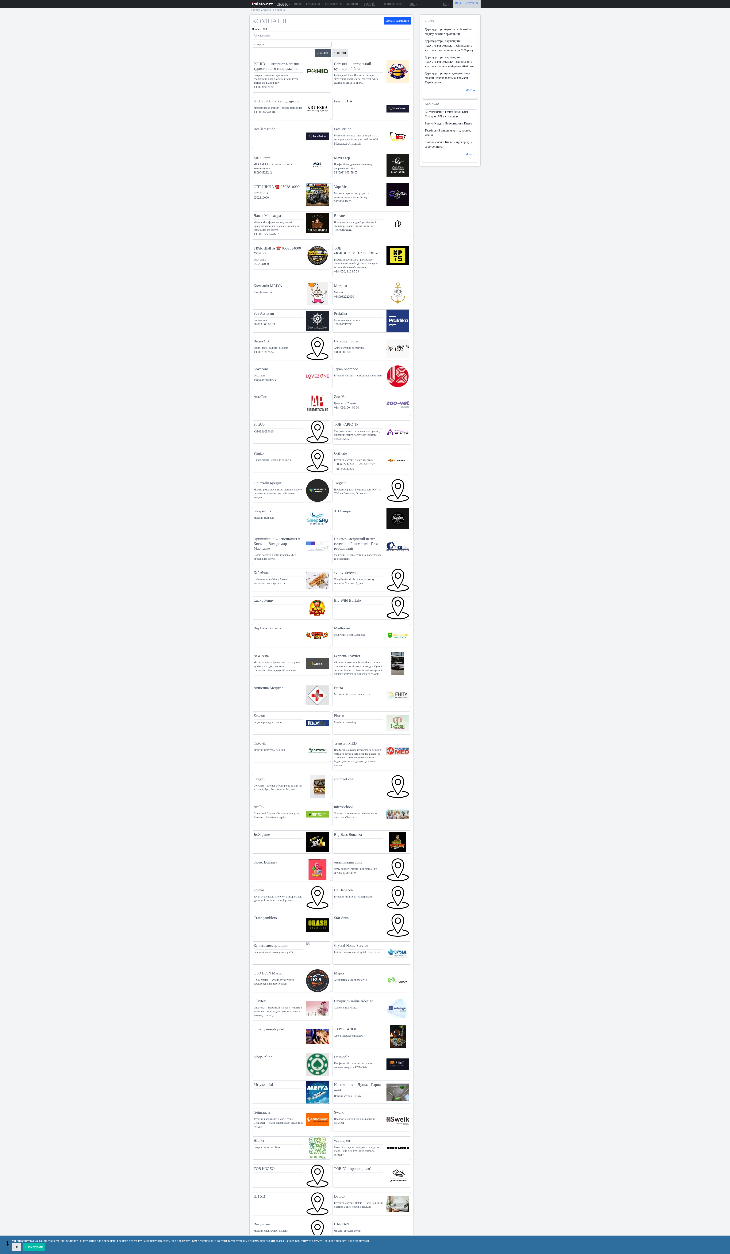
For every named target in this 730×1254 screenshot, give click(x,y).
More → (470, 90)
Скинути (340, 52)
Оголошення (333, 3)
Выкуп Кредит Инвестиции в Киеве (448, 123)
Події (297, 3)
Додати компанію (397, 20)
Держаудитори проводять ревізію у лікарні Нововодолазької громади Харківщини (447, 78)
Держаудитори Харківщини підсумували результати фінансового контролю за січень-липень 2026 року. (449, 45)
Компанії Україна (273, 9)
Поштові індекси (394, 3)
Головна (254, 9)
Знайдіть (322, 52)
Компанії (353, 3)
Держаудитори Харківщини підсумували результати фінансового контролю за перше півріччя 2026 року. (450, 61)
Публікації (313, 3)
